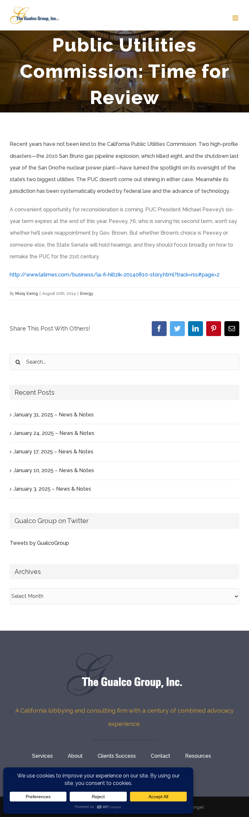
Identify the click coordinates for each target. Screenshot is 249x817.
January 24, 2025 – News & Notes (54, 433)
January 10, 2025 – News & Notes (54, 470)
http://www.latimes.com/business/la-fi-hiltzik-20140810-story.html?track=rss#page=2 (114, 275)
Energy (86, 293)
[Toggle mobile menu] (235, 18)
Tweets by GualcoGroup (39, 543)
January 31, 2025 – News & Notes (54, 415)
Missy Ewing (26, 293)
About (75, 756)
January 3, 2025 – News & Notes (52, 489)
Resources (198, 756)
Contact (160, 756)
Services (42, 756)
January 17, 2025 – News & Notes (53, 452)
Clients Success (117, 756)
